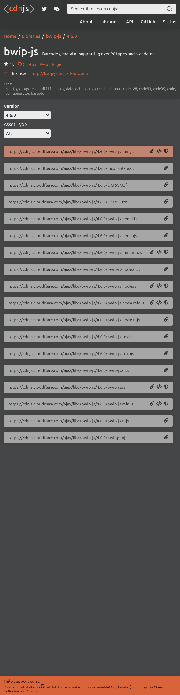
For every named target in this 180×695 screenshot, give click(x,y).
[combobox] (27, 115)
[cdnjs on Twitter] (44, 9)
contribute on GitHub (37, 686)
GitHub (148, 21)
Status (169, 21)
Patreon (32, 690)
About (86, 21)
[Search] (169, 9)
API (129, 21)
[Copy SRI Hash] (166, 151)
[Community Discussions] (57, 9)
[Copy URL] (152, 151)
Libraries (109, 21)
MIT (8, 73)
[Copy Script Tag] (159, 151)
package (53, 64)
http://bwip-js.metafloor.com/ (60, 73)
